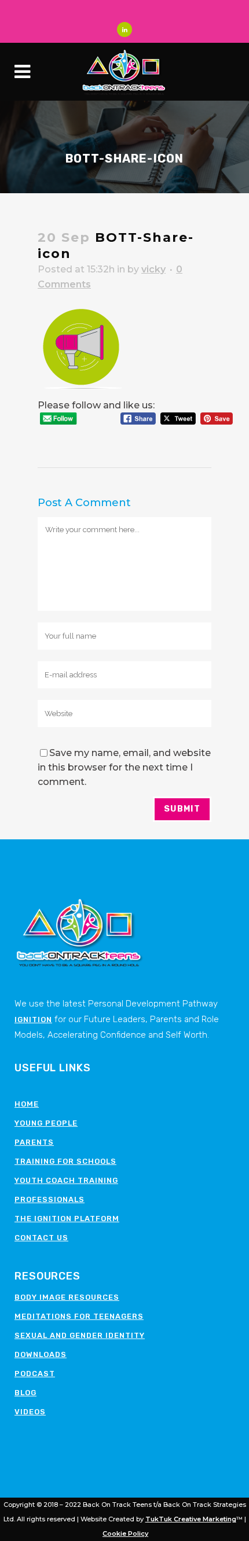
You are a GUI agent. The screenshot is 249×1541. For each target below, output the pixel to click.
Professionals (49, 1199)
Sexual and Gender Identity (79, 1335)
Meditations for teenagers (79, 1316)
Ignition (33, 1019)
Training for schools (65, 1161)
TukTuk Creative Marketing (190, 1519)
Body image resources (66, 1297)
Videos (30, 1411)
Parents (34, 1142)
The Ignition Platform (66, 1218)
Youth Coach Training (66, 1180)
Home (26, 1104)
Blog (25, 1392)
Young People (46, 1123)
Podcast (34, 1373)
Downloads (40, 1354)
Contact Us (41, 1237)
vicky (153, 269)
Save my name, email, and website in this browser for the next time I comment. (124, 767)
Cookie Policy (125, 1533)
